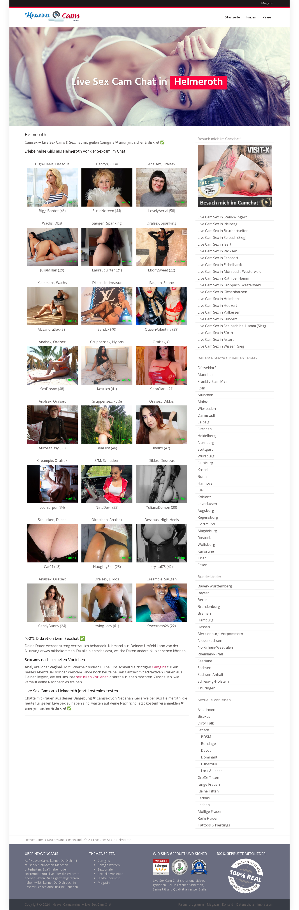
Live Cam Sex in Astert (216, 339)
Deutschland (56, 840)
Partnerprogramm (191, 904)
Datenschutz (245, 904)
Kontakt (227, 904)
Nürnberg (206, 442)
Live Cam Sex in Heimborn (219, 298)
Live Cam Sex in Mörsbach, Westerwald (229, 271)
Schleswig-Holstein (213, 681)
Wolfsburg (206, 544)
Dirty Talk (206, 723)
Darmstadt (206, 415)
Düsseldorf (207, 367)
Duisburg (205, 462)
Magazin (267, 3)
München (205, 395)
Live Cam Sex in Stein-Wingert (222, 217)
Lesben (204, 804)
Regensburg (208, 517)
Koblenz (204, 496)
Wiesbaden (207, 408)
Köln (201, 388)
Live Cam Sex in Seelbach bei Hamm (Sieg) (232, 325)
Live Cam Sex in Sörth (215, 332)
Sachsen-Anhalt (210, 674)
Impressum (265, 904)
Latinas (204, 798)
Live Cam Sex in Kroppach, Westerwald (229, 285)
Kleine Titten (208, 791)
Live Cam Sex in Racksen (217, 251)
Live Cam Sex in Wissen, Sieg (221, 346)
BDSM (206, 736)
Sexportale (105, 869)
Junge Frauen (209, 784)
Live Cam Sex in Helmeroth (112, 840)
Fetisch (203, 730)
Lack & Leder (211, 770)
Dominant (209, 757)
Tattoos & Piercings (214, 825)
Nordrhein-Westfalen (215, 647)
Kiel (201, 490)
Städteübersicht (109, 878)
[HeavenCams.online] (54, 17)
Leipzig (203, 422)
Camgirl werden (109, 865)
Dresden (205, 428)
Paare (267, 17)
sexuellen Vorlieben (92, 676)
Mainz (203, 401)
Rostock (204, 537)
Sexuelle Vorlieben (110, 874)
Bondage (208, 743)
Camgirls (159, 667)
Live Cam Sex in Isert (214, 244)
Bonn (202, 476)
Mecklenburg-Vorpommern (220, 633)
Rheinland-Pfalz (210, 654)
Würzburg (206, 456)
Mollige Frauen (210, 811)
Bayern (203, 593)
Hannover (206, 483)
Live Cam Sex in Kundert (217, 319)
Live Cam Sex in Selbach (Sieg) (222, 237)
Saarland (205, 660)
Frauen (251, 17)
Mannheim (206, 374)
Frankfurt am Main (213, 381)
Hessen (204, 627)
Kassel (203, 469)
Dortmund (206, 524)
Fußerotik (209, 764)
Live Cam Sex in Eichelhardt (220, 264)
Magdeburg (207, 530)
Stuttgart (205, 449)
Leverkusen (207, 503)
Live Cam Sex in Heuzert (217, 305)
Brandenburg (209, 606)
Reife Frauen (208, 818)
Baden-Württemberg (215, 586)
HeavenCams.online (67, 904)
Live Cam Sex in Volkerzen (219, 312)
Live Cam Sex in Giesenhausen (222, 291)
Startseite (232, 17)
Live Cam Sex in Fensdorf (218, 257)
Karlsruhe (206, 551)
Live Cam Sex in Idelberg (217, 223)
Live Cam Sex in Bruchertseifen (223, 230)
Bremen (204, 613)
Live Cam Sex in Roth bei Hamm (223, 278)
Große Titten (208, 777)
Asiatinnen (206, 709)
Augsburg (206, 510)
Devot (206, 750)
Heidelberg (207, 435)
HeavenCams (34, 840)
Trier (202, 558)
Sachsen (204, 667)
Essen (202, 564)
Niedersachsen (210, 640)
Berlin (203, 599)
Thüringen (206, 688)
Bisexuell (205, 716)
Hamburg (205, 620)
